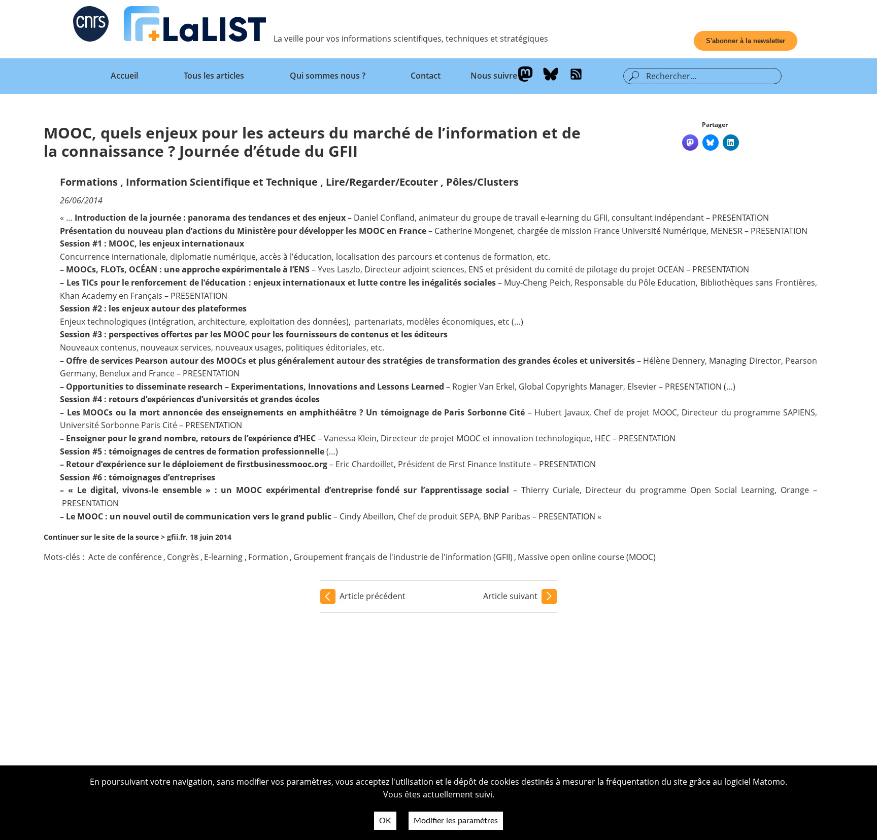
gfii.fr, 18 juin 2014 (199, 537)
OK (385, 821)
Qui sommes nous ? (327, 75)
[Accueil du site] (195, 26)
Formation (268, 557)
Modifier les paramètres (456, 821)
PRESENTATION (740, 217)
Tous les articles (214, 75)
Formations (89, 182)
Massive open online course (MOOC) (587, 557)
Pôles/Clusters (482, 182)
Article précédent (373, 596)
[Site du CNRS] (90, 26)
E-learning (223, 557)
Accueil (124, 75)
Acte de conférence (125, 557)
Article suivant (510, 596)
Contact (426, 75)
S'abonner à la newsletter (745, 41)
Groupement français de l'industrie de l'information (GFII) (403, 557)
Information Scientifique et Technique (222, 182)
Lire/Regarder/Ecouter (382, 182)
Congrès (183, 557)
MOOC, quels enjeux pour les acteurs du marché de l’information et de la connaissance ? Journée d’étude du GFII (312, 141)
